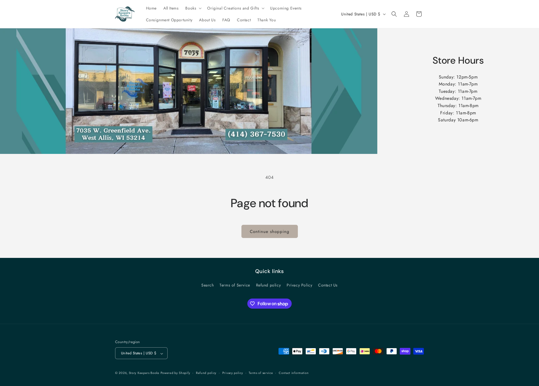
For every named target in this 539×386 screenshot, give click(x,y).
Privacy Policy (299, 285)
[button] (193, 8)
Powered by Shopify (175, 373)
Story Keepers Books (144, 373)
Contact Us (328, 285)
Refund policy (268, 285)
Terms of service (261, 373)
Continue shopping (269, 231)
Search (207, 285)
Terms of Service (235, 285)
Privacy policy (232, 373)
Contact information (294, 373)
